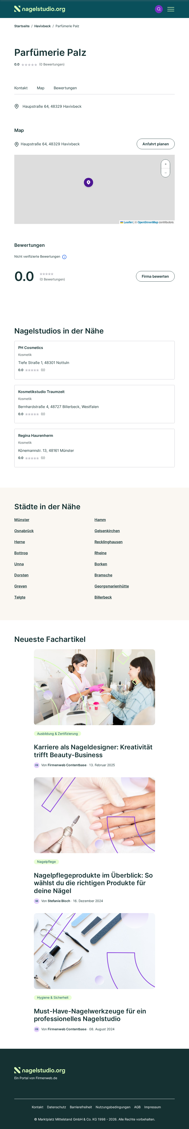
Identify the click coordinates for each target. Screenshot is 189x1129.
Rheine (100, 553)
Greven (20, 586)
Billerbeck (103, 597)
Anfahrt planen (155, 144)
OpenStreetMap (148, 222)
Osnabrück (24, 530)
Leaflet (128, 222)
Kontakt (37, 1107)
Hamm (100, 519)
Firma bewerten (155, 276)
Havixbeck (42, 26)
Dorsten (21, 575)
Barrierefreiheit (81, 1107)
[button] (159, 9)
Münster (21, 519)
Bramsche (103, 575)
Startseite (22, 26)
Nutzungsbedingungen (113, 1107)
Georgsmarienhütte (111, 586)
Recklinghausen (108, 541)
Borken (100, 564)
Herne (19, 541)
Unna (19, 564)
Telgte (19, 597)
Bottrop (21, 553)
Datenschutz (56, 1107)
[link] (94, 360)
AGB (137, 1107)
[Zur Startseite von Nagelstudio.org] (39, 9)
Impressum (152, 1107)
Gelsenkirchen (107, 530)
